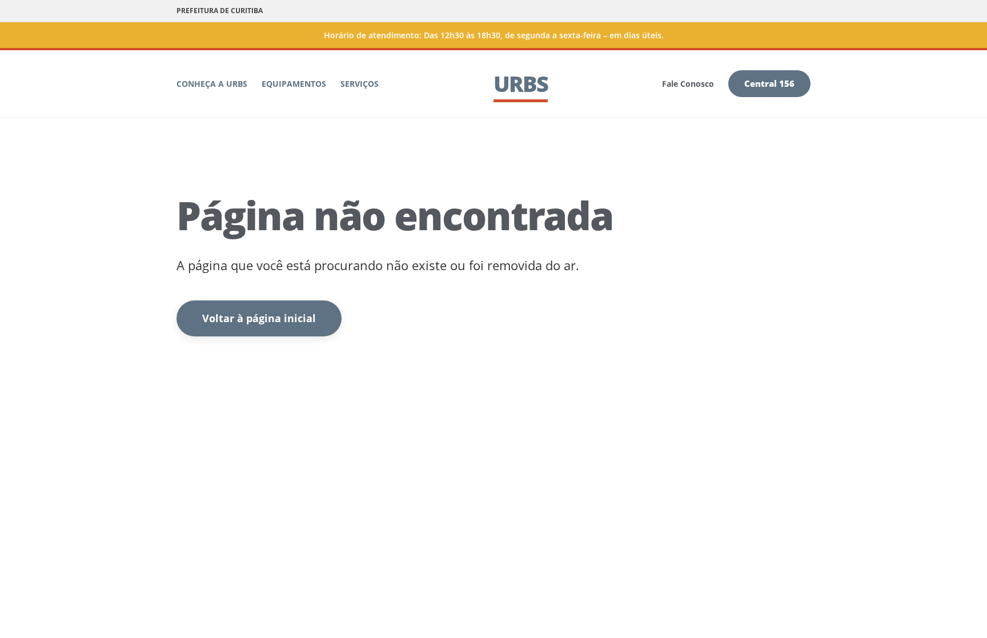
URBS (521, 83)
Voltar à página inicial (259, 318)
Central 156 (769, 83)
